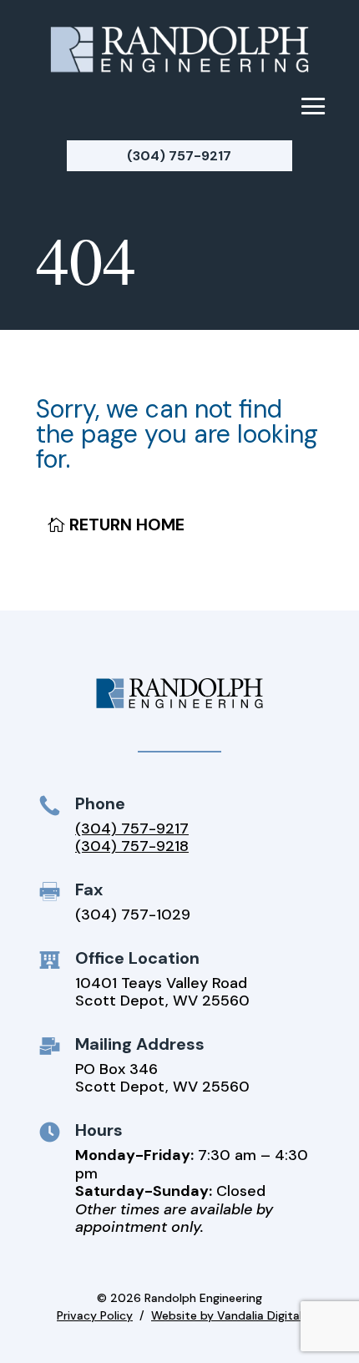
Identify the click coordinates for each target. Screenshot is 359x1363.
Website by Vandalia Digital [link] (226, 1315)
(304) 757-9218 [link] (132, 846)
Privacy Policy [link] (95, 1315)
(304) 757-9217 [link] (132, 828)
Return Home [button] (127, 524)
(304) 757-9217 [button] (179, 156)
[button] (313, 105)
